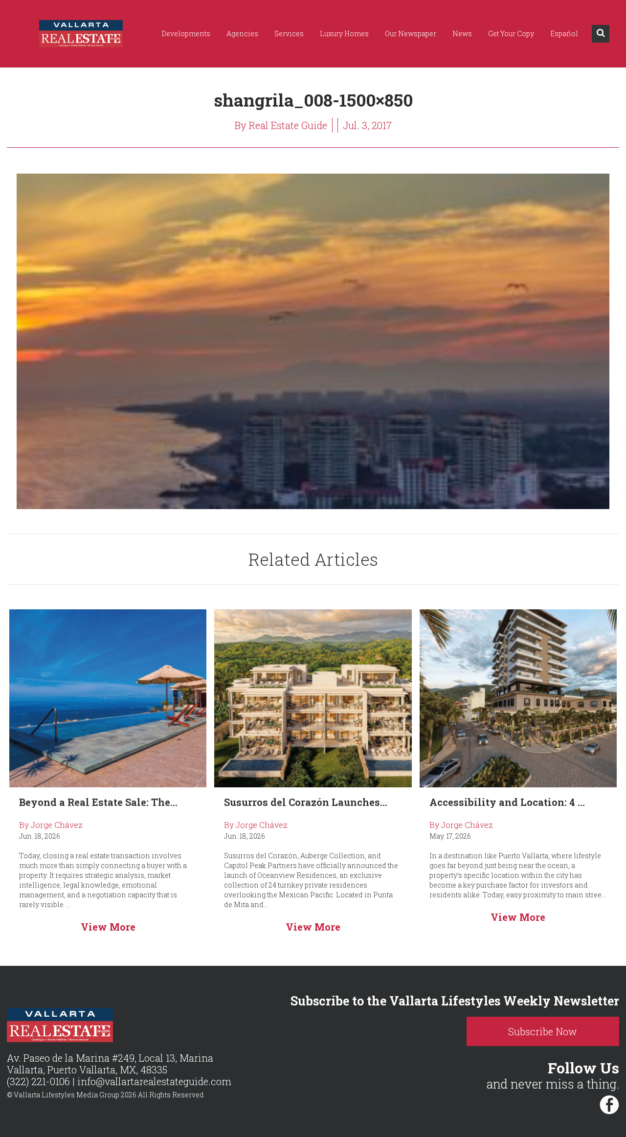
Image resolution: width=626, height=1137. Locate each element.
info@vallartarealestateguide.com (154, 1081)
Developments (185, 33)
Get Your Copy (511, 33)
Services (289, 33)
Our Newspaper (410, 33)
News (462, 33)
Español (564, 33)
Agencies (242, 33)
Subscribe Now (542, 1031)
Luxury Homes (344, 33)
